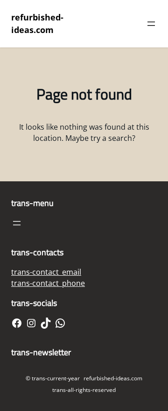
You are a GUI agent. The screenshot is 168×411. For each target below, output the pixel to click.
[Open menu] (151, 23)
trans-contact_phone (48, 283)
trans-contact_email (46, 272)
